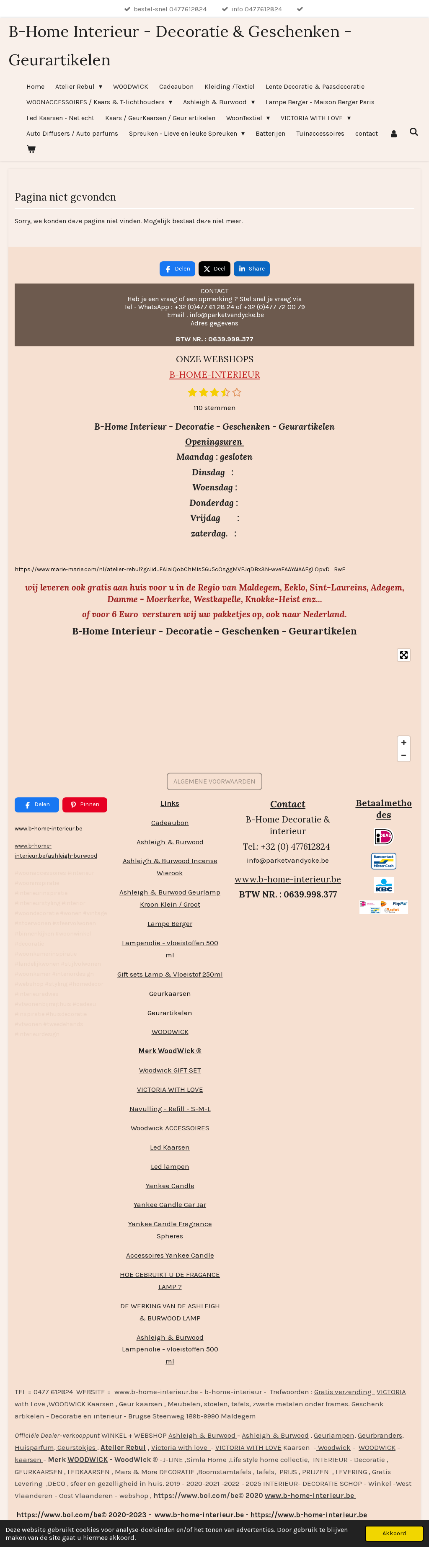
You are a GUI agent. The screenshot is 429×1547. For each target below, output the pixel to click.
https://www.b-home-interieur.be (308, 1515)
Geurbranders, (381, 1435)
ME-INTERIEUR (226, 374)
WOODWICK (170, 1031)
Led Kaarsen (170, 1147)
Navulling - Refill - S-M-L (170, 1108)
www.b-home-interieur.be (288, 879)
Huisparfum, (35, 1447)
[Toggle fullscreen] (404, 655)
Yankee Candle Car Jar (170, 1204)
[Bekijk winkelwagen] (31, 149)
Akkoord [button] (394, 1533)
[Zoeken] (414, 132)
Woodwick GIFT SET (170, 1070)
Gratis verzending (344, 1391)
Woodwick (333, 1447)
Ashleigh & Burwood (170, 842)
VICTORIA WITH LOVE (170, 1089)
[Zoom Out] (404, 755)
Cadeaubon (170, 822)
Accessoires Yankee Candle (170, 1255)
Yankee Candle (170, 1185)
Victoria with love (181, 1447)
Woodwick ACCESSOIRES (170, 1128)
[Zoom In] (404, 742)
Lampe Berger (169, 923)
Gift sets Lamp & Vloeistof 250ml (170, 974)
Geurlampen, (335, 1435)
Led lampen (170, 1166)
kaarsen (29, 1459)
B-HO (181, 374)
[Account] (393, 133)
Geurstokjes (76, 1447)
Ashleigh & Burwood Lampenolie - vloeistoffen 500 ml (170, 1349)
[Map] (214, 705)
